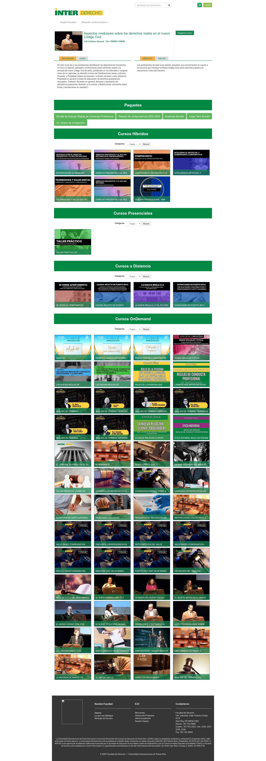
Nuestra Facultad (68, 22)
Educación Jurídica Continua (94, 22)
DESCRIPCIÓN (68, 58)
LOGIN (208, 5)
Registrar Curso (185, 32)
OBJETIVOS (147, 58)
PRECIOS (162, 58)
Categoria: (120, 143)
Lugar (82, 58)
